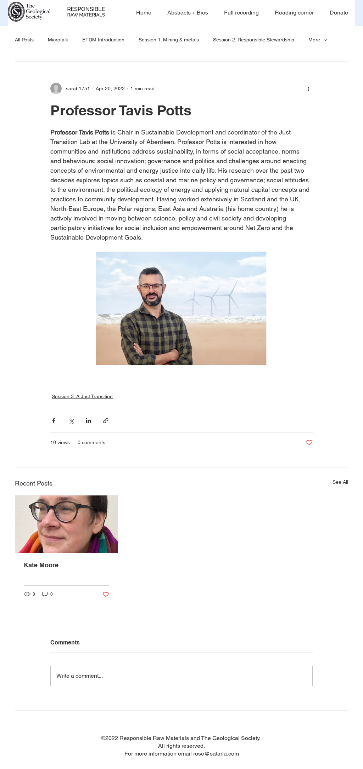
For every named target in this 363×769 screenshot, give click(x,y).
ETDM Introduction (103, 39)
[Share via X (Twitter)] (71, 420)
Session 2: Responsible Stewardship (253, 39)
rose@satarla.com (216, 753)
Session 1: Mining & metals (169, 39)
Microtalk (58, 39)
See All (340, 482)
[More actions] (308, 88)
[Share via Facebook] (53, 420)
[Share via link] (105, 420)
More (314, 39)
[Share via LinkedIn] (88, 420)
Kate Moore (41, 565)
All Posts (24, 39)
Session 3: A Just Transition (82, 396)
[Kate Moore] (66, 524)
